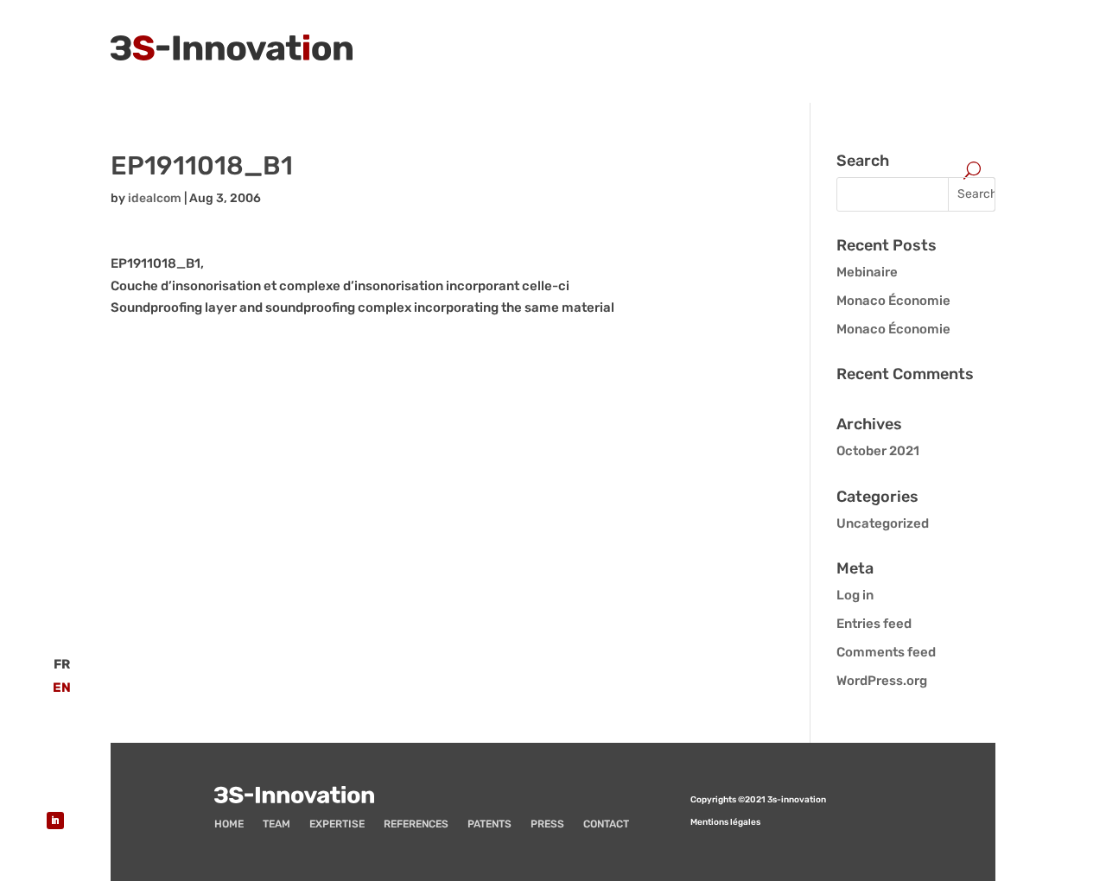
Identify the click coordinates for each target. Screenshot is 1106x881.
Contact (606, 824)
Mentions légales (725, 822)
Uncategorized (882, 523)
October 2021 (877, 451)
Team (276, 824)
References (416, 824)
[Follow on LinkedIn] (55, 820)
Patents (489, 824)
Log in (855, 595)
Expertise (337, 824)
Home (229, 824)
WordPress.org (881, 680)
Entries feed (874, 623)
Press (547, 824)
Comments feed (886, 652)
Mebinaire (867, 272)
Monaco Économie (893, 300)
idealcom (154, 198)
